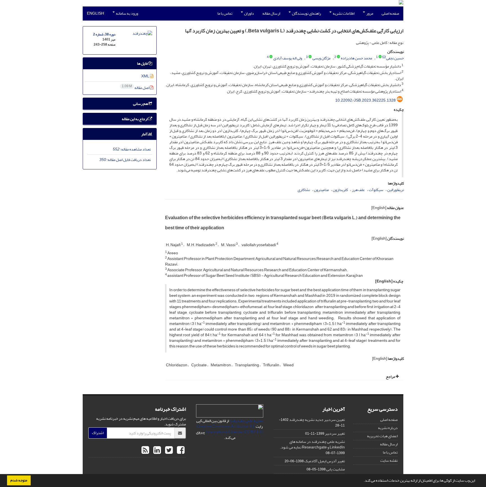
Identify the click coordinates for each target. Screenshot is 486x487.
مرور (369, 13)
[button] (362, 481)
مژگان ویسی (321, 58)
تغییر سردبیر (335, 433)
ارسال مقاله (271, 13)
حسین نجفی (395, 58)
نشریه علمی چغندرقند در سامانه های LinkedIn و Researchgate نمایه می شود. (312, 444)
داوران (249, 13)
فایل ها (142, 63)
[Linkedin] (156, 450)
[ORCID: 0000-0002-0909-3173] (271, 57)
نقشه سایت (389, 460)
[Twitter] (168, 450)
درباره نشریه (388, 428)
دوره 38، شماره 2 (104, 34)
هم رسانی (140, 103)
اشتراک (98, 433)
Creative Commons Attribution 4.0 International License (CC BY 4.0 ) (230, 429)
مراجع (391, 376)
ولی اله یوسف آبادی (287, 58)
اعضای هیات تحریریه (382, 436)
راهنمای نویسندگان (306, 13)
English (95, 13)
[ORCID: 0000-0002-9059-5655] (338, 57)
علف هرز (358, 190)
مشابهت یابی (335, 469)
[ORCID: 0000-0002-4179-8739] (380, 57)
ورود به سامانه (126, 13)
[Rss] (145, 450)
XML (145, 76)
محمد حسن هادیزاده (356, 58)
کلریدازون (340, 190)
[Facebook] (180, 450)
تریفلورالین (395, 190)
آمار (144, 134)
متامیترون (321, 190)
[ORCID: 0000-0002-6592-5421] (310, 57)
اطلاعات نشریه (343, 13)
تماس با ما (224, 13)
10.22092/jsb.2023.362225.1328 (365, 100)
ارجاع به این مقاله (135, 119)
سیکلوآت (376, 190)
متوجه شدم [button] (18, 480)
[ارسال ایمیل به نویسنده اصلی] (384, 57)
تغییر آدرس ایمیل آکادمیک (324, 461)
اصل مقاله (136, 87)
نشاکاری (304, 190)
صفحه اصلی (390, 13)
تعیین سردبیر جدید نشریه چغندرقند (317, 419)
